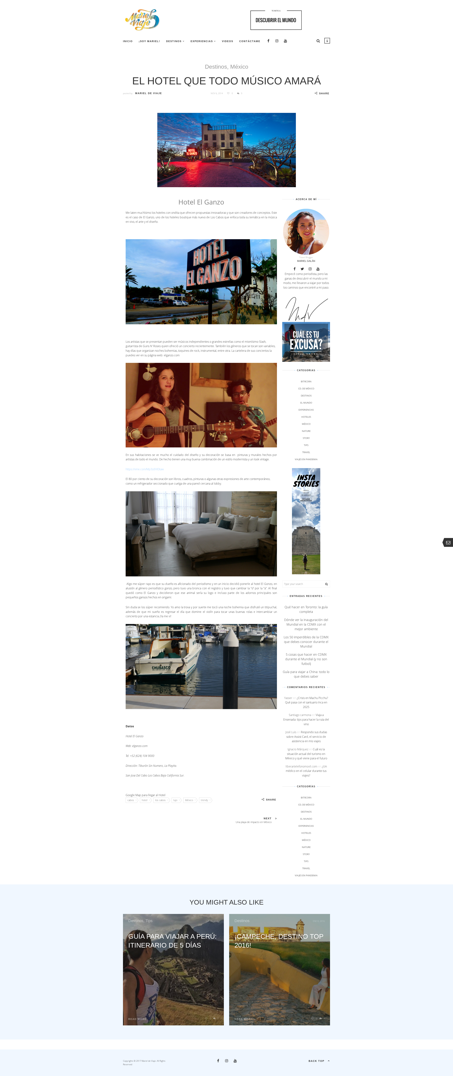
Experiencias (202, 41)
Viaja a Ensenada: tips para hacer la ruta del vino (306, 719)
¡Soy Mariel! (149, 41)
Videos (227, 41)
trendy (204, 800)
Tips (306, 445)
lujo (175, 800)
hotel (144, 800)
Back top (316, 1061)
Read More (137, 1019)
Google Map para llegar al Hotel (145, 795)
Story (306, 438)
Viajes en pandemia (306, 459)
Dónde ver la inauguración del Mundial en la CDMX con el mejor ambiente (306, 624)
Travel (306, 452)
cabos (130, 800)
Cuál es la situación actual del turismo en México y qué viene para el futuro (306, 753)
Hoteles (306, 416)
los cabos (160, 800)
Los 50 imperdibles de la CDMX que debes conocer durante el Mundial (306, 641)
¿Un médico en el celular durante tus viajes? (306, 770)
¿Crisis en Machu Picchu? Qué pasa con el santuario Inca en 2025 (306, 702)
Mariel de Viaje (148, 93)
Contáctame (249, 41)
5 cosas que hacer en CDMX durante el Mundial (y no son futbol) (306, 659)
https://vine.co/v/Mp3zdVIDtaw (145, 469)
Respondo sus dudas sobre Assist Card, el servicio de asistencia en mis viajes (306, 736)
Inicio (128, 41)
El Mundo (306, 402)
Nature (306, 431)
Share (324, 93)
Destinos (174, 41)
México (239, 67)
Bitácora (306, 381)
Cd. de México (306, 388)
